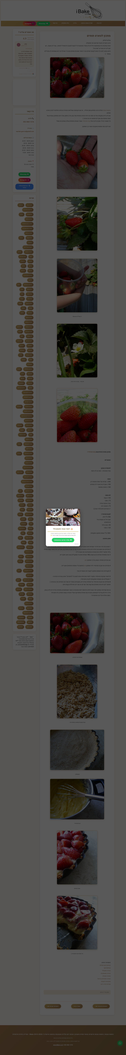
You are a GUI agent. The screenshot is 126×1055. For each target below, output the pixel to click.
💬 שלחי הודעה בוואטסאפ (63, 540)
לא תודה (76, 544)
